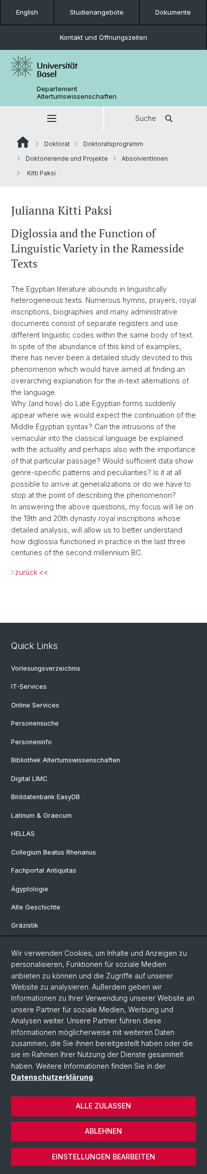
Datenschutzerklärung (52, 1077)
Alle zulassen (103, 1105)
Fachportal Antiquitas (43, 870)
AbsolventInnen (145, 158)
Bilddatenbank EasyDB (45, 797)
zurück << (31, 572)
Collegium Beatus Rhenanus (53, 852)
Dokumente (173, 12)
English (27, 12)
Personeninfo (31, 742)
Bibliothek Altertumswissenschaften (65, 760)
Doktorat (57, 144)
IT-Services (29, 686)
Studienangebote (97, 12)
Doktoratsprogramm (113, 144)
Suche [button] (145, 118)
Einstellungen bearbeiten (103, 1156)
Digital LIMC (29, 778)
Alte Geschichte (35, 907)
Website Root (23, 142)
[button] (51, 118)
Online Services (35, 705)
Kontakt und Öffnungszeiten (103, 37)
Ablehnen (103, 1131)
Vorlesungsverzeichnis (45, 668)
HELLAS (23, 833)
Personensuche (35, 723)
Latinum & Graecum (41, 815)
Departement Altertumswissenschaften (77, 92)
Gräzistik (24, 925)
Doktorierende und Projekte (67, 158)
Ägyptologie (29, 889)
